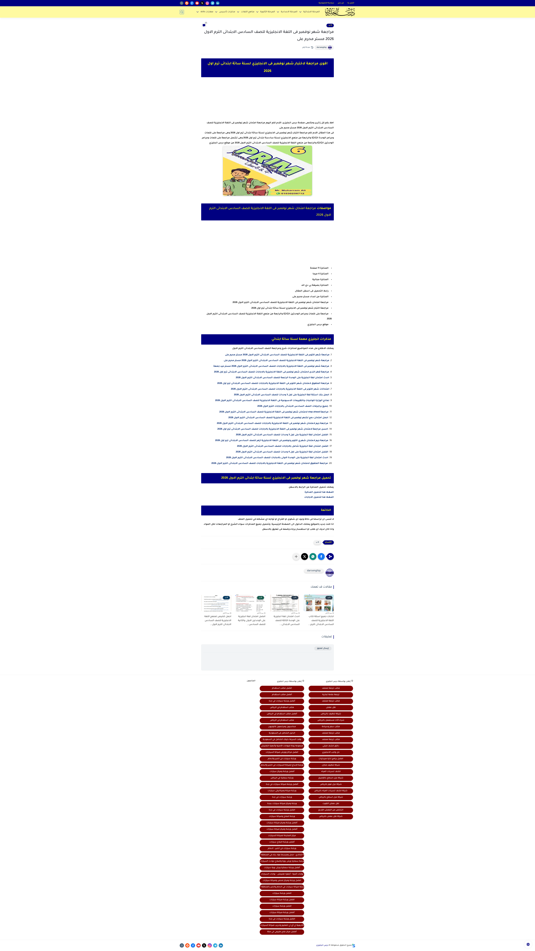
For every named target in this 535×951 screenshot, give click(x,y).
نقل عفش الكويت (331, 804)
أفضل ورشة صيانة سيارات (282, 913)
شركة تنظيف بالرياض (331, 714)
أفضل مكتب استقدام (282, 695)
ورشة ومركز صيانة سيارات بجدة (282, 804)
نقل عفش (331, 707)
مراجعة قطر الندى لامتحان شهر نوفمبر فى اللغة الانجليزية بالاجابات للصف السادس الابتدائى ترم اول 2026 (271, 372)
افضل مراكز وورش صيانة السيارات (282, 752)
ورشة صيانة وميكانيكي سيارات (282, 791)
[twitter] (202, 3)
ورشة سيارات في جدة (282, 797)
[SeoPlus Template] (353, 945)
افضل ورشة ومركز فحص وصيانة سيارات (282, 881)
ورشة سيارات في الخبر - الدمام (282, 848)
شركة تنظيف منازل (331, 765)
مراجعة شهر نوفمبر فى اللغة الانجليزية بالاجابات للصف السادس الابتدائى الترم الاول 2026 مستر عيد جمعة (271, 366)
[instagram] (207, 3)
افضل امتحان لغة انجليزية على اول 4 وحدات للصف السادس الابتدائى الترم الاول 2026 (282, 452)
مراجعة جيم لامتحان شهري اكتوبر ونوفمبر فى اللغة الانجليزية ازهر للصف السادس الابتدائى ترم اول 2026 (271, 440)
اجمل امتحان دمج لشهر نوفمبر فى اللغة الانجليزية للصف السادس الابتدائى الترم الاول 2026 (278, 417)
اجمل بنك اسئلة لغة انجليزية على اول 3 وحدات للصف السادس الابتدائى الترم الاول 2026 (281, 395)
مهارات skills (206, 12)
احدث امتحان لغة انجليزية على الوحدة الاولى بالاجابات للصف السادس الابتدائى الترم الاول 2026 (277, 457)
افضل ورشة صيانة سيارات (282, 900)
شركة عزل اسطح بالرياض (331, 797)
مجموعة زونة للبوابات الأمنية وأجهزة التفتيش (282, 746)
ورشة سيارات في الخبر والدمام (282, 759)
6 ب (330, 25)
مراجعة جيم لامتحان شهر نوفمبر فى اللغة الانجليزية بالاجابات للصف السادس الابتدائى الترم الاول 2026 (272, 423)
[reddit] (187, 3)
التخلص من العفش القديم (330, 810)
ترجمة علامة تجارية (330, 695)
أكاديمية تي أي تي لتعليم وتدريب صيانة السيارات (282, 925)
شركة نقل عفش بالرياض (331, 816)
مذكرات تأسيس (227, 12)
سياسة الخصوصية (326, 3)
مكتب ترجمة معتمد (331, 688)
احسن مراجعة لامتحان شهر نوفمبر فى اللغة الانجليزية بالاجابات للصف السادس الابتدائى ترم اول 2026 (272, 429)
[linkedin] (218, 3)
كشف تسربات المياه (331, 772)
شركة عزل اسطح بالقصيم (330, 778)
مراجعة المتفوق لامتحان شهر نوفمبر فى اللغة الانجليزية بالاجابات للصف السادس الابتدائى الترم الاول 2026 (269, 463)
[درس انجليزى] (340, 12)
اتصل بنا (350, 3)
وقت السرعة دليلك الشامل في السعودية (282, 740)
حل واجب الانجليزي (331, 752)
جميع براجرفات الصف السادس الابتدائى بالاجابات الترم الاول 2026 (292, 406)
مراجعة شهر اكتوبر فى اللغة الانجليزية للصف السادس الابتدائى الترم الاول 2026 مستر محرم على (277, 355)
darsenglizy (322, 47)
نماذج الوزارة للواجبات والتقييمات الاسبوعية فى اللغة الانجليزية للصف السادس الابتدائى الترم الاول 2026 (272, 400)
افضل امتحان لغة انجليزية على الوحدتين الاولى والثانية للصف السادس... (251, 620)
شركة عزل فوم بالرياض (331, 784)
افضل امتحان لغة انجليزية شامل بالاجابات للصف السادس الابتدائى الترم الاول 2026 (282, 446)
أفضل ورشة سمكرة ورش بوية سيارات (282, 868)
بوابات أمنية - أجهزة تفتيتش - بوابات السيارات (282, 874)
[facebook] (192, 3)
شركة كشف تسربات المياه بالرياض (330, 791)
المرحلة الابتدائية (311, 12)
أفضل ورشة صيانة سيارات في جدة (282, 784)
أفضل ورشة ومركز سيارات (282, 772)
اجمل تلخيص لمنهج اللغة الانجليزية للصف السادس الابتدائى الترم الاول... (217, 620)
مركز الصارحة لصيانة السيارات (282, 836)
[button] (321, 556)
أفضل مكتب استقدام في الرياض (282, 714)
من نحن (341, 3)
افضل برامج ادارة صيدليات (331, 759)
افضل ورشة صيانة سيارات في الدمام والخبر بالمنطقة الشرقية (282, 887)
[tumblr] (181, 3)
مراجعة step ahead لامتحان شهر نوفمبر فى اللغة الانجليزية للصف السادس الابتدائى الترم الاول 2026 (274, 412)
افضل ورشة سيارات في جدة (282, 810)
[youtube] (197, 3)
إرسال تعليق (323, 648)
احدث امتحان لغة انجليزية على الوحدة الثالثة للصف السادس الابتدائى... (287, 620)
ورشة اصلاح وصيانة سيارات (282, 816)
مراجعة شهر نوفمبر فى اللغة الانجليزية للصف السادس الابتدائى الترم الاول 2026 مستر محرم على (276, 360)
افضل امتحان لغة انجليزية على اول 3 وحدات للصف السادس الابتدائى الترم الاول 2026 (282, 435)
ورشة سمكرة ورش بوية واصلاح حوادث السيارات (282, 861)
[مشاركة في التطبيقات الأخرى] (296, 556)
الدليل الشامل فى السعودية (282, 733)
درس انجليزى (322, 945)
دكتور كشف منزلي (331, 746)
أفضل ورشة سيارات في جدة (282, 701)
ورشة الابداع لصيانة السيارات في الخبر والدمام (282, 765)
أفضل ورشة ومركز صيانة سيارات (282, 823)
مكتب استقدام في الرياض (282, 707)
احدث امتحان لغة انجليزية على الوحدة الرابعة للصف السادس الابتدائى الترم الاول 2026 (282, 377)
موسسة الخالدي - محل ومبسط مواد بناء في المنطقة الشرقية (282, 855)
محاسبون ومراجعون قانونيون (282, 727)
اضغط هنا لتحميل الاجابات (319, 497)
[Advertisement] (267, 101)
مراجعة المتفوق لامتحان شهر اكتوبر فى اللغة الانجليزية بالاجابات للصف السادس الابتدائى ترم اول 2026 (273, 383)
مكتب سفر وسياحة (331, 727)
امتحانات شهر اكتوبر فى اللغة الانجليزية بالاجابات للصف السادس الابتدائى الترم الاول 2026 (280, 389)
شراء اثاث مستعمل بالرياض (330, 720)
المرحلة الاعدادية (289, 12)
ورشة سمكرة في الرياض (282, 778)
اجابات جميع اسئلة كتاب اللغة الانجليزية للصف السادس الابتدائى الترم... (321, 620)
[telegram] (212, 3)
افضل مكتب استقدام (282, 688)
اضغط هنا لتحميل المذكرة (319, 492)
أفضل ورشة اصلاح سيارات (282, 842)
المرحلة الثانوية (267, 12)
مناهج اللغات (247, 12)
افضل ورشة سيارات (281, 893)
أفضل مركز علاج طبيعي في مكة (282, 932)
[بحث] (182, 12)
